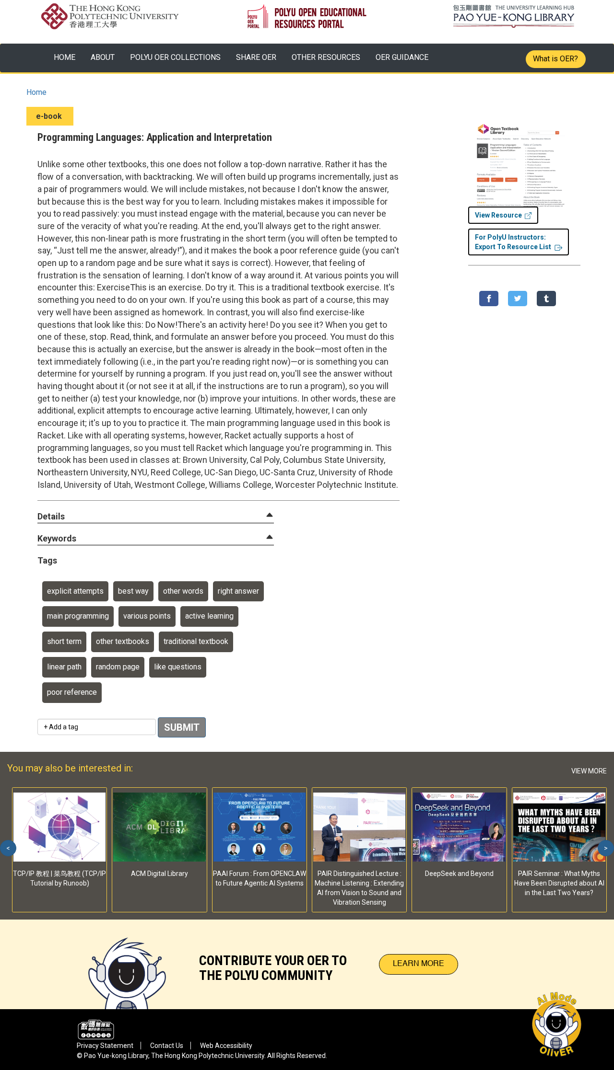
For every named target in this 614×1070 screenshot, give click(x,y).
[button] (51, 516)
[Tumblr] (546, 298)
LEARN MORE (418, 964)
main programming (78, 616)
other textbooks (122, 641)
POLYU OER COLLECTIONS (175, 57)
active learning (209, 616)
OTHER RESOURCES (326, 57)
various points (147, 616)
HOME (64, 57)
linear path (64, 666)
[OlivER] (127, 964)
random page (118, 666)
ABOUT (103, 57)
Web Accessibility (226, 1045)
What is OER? (555, 58)
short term (64, 641)
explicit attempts (75, 591)
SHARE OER (256, 57)
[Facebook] (488, 298)
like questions (177, 666)
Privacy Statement (105, 1045)
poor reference (72, 692)
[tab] (155, 516)
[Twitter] (517, 298)
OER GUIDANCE (402, 57)
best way (133, 591)
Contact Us (166, 1045)
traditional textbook (196, 641)
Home (36, 92)
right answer (238, 591)
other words (183, 591)
